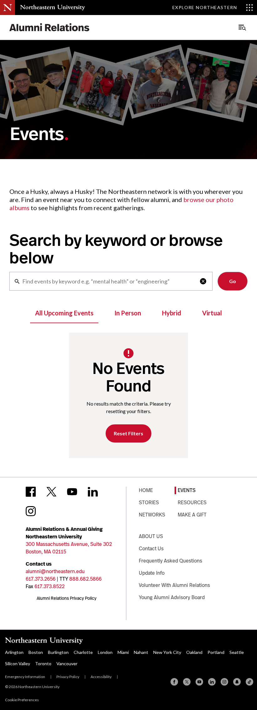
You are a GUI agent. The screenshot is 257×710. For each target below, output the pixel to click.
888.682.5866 (85, 579)
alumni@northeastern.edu (55, 571)
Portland (215, 652)
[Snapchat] (237, 682)
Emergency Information (25, 676)
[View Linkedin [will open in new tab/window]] (93, 492)
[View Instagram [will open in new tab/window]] (31, 511)
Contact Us (151, 548)
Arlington (14, 652)
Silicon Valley (17, 663)
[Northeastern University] (52, 7)
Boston (36, 652)
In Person (127, 313)
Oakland (194, 652)
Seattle (236, 652)
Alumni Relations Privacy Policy (67, 598)
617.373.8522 (49, 586)
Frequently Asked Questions (170, 560)
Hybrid (171, 313)
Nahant (141, 652)
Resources (192, 502)
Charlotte (83, 652)
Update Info (152, 573)
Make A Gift (192, 514)
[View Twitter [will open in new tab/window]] (51, 492)
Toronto (43, 663)
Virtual (212, 313)
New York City (167, 652)
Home (146, 490)
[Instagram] (224, 682)
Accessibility (101, 676)
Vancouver (66, 663)
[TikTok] (249, 682)
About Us (151, 536)
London (105, 652)
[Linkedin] (212, 682)
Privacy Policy (67, 676)
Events (187, 490)
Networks (152, 514)
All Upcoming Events (64, 313)
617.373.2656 (40, 579)
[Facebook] (174, 682)
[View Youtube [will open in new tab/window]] (72, 492)
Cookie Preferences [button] (22, 699)
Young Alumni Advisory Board (172, 597)
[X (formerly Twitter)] (187, 682)
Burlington (58, 652)
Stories (149, 502)
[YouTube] (199, 682)
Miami (123, 652)
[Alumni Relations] (49, 27)
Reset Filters (128, 433)
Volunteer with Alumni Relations (174, 585)
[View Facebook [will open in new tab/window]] (31, 492)
